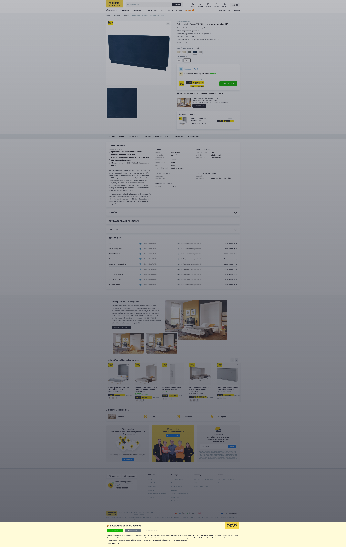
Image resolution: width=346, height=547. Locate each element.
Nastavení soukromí (151, 531)
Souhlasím (114, 531)
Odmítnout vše (132, 531)
